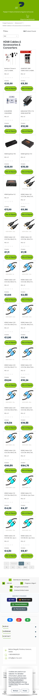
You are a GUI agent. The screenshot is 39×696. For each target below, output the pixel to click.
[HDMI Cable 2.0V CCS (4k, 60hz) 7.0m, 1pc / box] (11, 354)
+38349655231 (14, 654)
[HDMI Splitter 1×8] (11, 143)
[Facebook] (10, 620)
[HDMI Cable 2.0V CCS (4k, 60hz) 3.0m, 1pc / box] (11, 311)
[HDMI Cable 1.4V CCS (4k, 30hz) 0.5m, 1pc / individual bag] (28, 183)
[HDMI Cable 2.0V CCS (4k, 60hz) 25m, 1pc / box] (11, 439)
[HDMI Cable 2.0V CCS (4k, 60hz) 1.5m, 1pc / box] (28, 269)
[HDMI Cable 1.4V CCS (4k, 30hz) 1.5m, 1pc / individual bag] (28, 226)
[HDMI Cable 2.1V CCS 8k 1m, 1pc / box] (28, 482)
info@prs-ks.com (15, 658)
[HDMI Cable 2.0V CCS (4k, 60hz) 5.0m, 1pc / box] (28, 311)
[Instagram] (19, 620)
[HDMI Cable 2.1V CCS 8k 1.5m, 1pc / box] (11, 525)
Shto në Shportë (10, 88)
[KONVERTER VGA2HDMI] (11, 100)
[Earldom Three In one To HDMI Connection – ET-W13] (11, 57)
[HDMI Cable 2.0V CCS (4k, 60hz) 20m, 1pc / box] (28, 397)
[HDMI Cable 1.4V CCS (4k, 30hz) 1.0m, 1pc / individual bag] (11, 226)
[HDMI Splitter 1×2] (11, 183)
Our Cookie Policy (18, 683)
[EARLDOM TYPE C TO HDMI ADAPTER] (28, 100)
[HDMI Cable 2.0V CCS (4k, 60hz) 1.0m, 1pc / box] (11, 269)
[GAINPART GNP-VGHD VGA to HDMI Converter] (28, 57)
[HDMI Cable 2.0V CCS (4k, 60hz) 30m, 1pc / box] (28, 439)
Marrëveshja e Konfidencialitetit (16, 681)
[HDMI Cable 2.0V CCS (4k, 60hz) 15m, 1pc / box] (11, 397)
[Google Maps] (27, 620)
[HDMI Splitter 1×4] (28, 143)
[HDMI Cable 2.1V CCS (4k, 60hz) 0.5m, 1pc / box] (11, 482)
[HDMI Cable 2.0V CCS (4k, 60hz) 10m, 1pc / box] (28, 354)
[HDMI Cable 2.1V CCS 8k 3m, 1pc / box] (28, 525)
